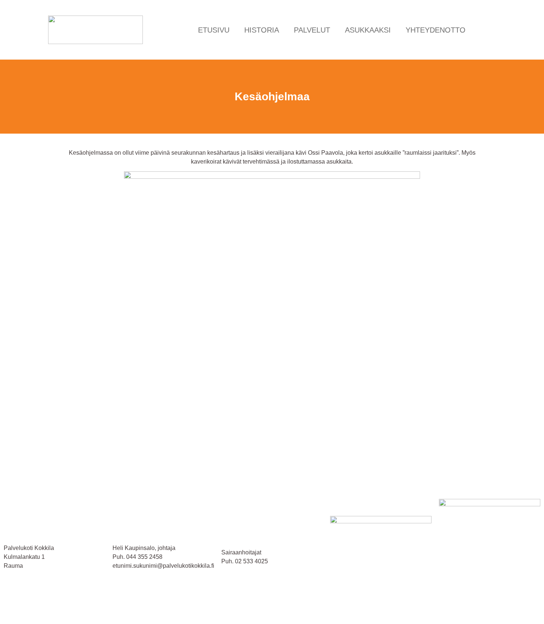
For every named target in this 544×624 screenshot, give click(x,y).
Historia (261, 30)
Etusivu (213, 30)
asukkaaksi (368, 30)
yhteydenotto (436, 30)
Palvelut (312, 30)
